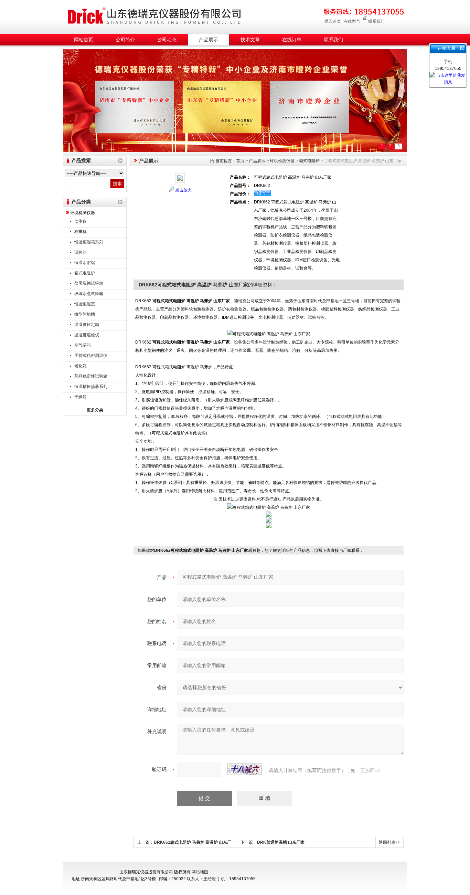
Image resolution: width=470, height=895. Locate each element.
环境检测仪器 (82, 212)
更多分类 (95, 410)
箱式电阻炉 (84, 273)
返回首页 (332, 21)
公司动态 (167, 39)
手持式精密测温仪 (90, 355)
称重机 (80, 231)
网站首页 (83, 39)
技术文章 (250, 39)
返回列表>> (389, 842)
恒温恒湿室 (84, 304)
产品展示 (208, 39)
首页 (240, 160)
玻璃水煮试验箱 (88, 293)
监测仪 (80, 221)
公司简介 (125, 39)
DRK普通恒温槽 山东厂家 (281, 842)
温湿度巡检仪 (86, 335)
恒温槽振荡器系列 (90, 386)
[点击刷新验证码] (244, 769)
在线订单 (291, 39)
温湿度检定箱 (86, 324)
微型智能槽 (84, 314)
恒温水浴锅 (84, 262)
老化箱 (80, 366)
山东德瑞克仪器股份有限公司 (154, 16)
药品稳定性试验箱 (90, 376)
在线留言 (352, 21)
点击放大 (183, 190)
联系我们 (376, 21)
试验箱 (80, 252)
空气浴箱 (82, 345)
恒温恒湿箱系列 (88, 242)
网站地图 (200, 872)
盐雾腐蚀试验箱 (88, 283)
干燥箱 (80, 396)
